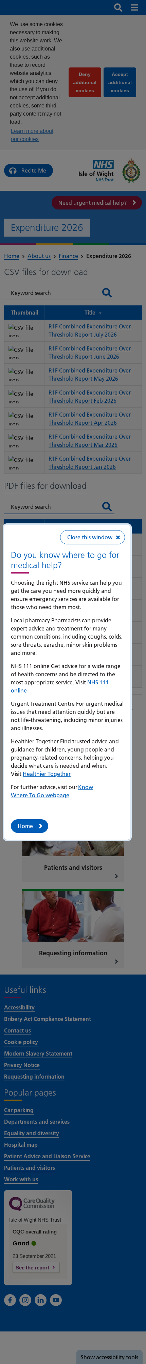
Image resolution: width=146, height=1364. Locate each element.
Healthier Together (47, 773)
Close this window (89, 537)
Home (25, 826)
